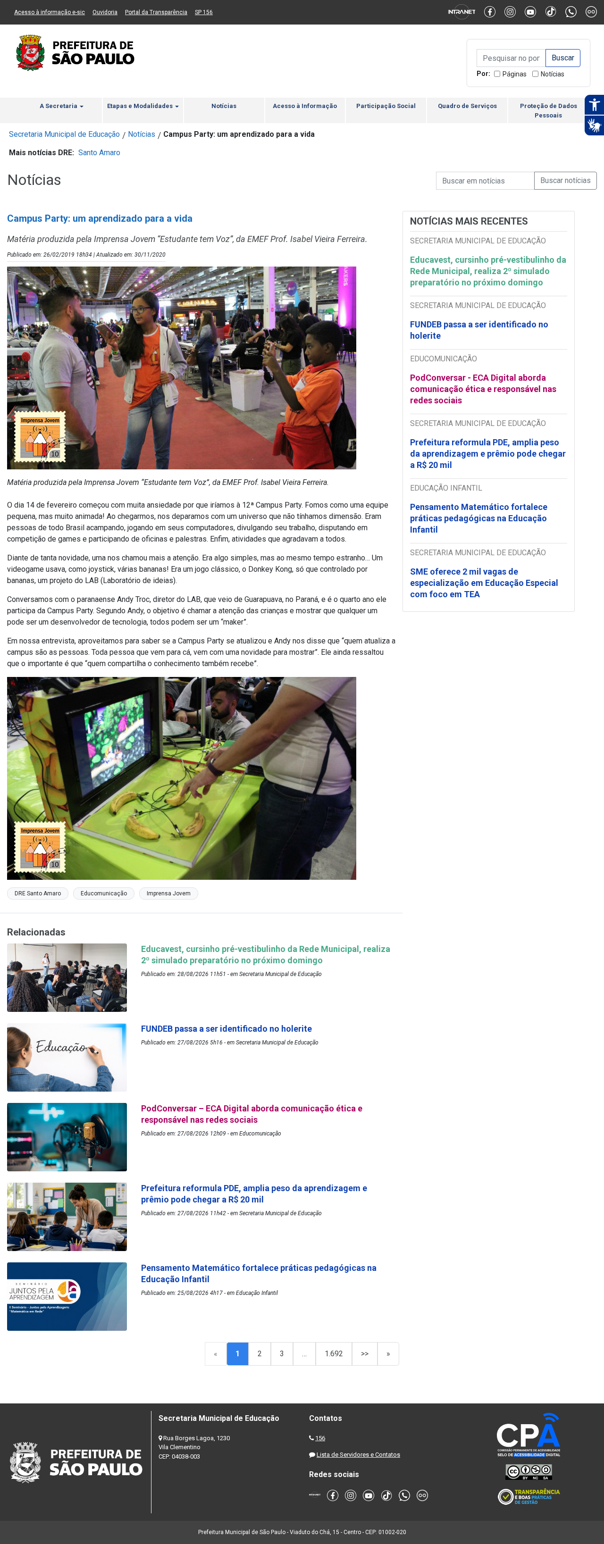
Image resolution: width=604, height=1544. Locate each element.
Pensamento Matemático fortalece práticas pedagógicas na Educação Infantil (478, 518)
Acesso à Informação (305, 105)
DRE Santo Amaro (38, 893)
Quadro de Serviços (467, 105)
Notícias (552, 74)
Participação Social (386, 105)
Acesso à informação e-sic (49, 12)
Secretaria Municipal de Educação (64, 134)
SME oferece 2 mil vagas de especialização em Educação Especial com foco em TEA (484, 583)
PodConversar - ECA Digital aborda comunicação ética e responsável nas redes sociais (483, 389)
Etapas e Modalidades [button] (140, 105)
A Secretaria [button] (59, 105)
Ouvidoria (104, 12)
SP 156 (204, 12)
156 (320, 1438)
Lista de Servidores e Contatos (358, 1454)
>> (365, 1353)
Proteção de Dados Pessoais (548, 110)
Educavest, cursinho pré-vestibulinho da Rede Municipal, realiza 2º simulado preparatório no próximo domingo (488, 271)
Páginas (515, 74)
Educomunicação (104, 893)
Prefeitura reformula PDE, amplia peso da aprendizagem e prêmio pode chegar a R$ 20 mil (488, 453)
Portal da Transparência (156, 12)
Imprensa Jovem (169, 893)
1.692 (334, 1353)
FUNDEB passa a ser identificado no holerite (479, 330)
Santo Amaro (99, 152)
